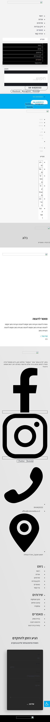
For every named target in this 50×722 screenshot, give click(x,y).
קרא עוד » (44, 336)
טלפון (38, 663)
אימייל (38, 672)
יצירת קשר (39, 33)
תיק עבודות (38, 26)
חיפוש (6, 72)
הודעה (38, 681)
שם (38, 654)
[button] (25, 39)
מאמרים (40, 30)
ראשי (41, 16)
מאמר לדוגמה (40, 319)
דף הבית (47, 242)
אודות (40, 19)
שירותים (40, 23)
